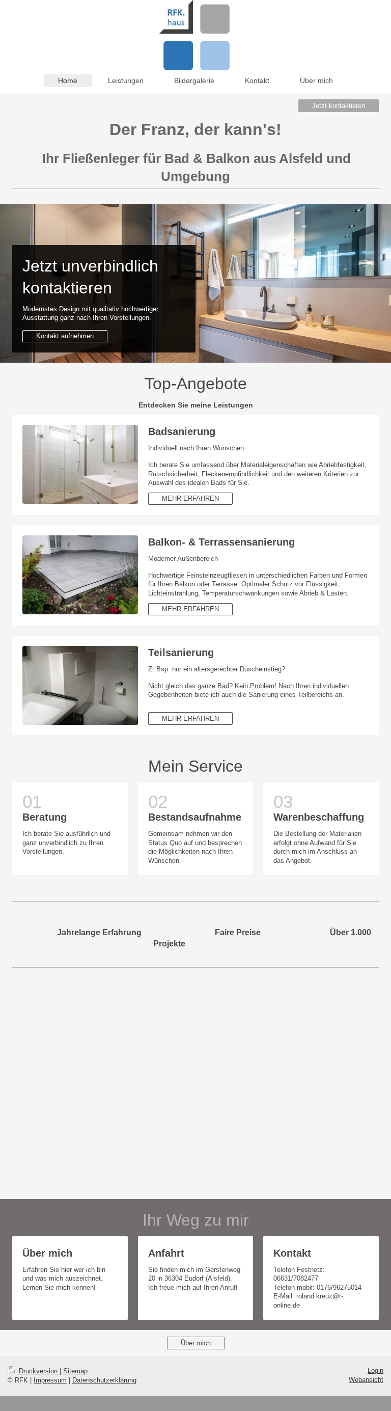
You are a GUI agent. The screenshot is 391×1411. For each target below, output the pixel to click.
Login (375, 1370)
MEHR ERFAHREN (190, 498)
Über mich (196, 1343)
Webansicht (366, 1379)
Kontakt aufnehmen (65, 336)
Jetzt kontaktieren (338, 106)
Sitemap (75, 1371)
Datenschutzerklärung (104, 1380)
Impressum (50, 1380)
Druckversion (38, 1371)
